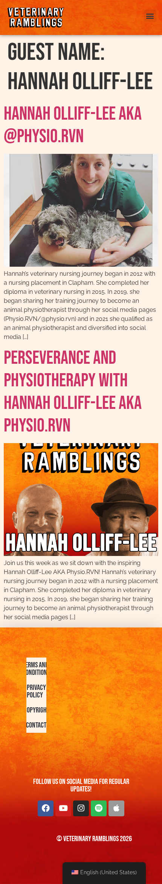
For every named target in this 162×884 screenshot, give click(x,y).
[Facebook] (45, 808)
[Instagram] (81, 808)
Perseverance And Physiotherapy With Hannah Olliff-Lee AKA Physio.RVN (73, 392)
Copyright (36, 710)
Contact (36, 725)
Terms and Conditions (36, 669)
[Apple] (116, 808)
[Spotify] (99, 808)
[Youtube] (63, 808)
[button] (150, 15)
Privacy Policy (36, 691)
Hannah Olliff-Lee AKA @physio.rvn (73, 125)
